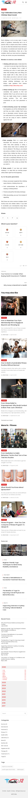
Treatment (7, 575)
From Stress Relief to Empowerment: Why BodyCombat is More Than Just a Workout (14, 405)
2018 (3, 703)
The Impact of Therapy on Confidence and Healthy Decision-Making (13, 658)
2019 (3, 700)
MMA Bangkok (20, 769)
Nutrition (3, 743)
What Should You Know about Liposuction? (12, 488)
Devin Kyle (5, 334)
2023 (4, 688)
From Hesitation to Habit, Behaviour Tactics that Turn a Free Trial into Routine (14, 455)
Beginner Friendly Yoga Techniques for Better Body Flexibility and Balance (12, 565)
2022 (4, 691)
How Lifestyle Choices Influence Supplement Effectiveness (13, 652)
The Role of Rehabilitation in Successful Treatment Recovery (14, 579)
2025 (4, 682)
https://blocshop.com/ (16, 85)
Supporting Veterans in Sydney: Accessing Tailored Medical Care (14, 608)
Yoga (5, 560)
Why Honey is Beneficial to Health (15, 285)
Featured (3, 729)
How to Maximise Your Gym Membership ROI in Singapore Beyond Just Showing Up (12, 322)
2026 (4, 667)
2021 (3, 694)
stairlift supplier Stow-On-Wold (8, 769)
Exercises (3, 727)
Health (6, 547)
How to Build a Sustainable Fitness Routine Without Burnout (14, 364)
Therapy (3, 751)
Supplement (4, 748)
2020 (4, 697)
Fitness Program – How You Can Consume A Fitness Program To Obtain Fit (13, 525)
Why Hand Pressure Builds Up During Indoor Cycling (13, 551)
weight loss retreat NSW (7, 766)
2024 (4, 685)
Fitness (4, 9)
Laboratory (4, 737)
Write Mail (14, 794)
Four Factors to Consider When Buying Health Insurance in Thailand (13, 275)
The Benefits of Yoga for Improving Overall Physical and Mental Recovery (13, 593)
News (2, 740)
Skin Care (3, 746)
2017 (3, 706)
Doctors (3, 724)
